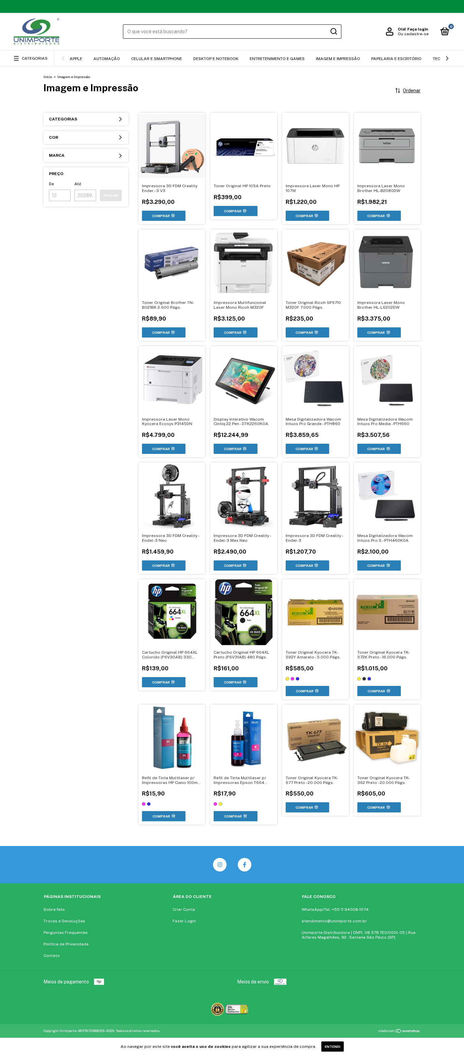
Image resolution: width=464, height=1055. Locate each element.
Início (47, 77)
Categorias (35, 58)
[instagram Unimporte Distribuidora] (220, 864)
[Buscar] (333, 31)
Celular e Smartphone (156, 58)
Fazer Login (184, 921)
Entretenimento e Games (277, 58)
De (51, 183)
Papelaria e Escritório (396, 58)
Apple (76, 58)
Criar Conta (184, 909)
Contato (51, 955)
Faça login (417, 29)
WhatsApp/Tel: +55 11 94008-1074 (335, 909)
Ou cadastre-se (413, 34)
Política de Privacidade (66, 944)
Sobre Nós (54, 909)
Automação (106, 58)
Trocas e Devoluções (64, 921)
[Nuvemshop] (399, 1031)
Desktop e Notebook (215, 58)
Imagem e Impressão (338, 58)
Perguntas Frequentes (65, 932)
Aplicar (110, 195)
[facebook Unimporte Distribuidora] (244, 864)
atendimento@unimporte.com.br (334, 921)
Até (77, 183)
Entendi (332, 1046)
